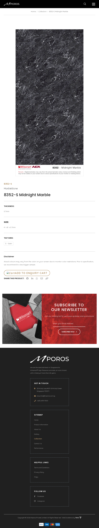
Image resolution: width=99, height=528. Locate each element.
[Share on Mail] (41, 278)
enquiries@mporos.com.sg (46, 396)
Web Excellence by (70, 518)
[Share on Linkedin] (32, 278)
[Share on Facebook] (27, 278)
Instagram (41, 501)
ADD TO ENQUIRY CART (31, 273)
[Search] (85, 4)
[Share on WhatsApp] (37, 278)
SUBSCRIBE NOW (68, 332)
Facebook (40, 496)
